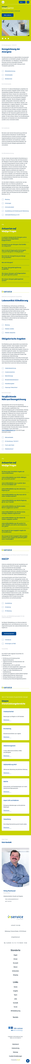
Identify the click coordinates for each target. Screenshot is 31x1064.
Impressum (15, 1044)
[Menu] (28, 2)
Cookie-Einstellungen (15, 1056)
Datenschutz (15, 1048)
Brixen (15, 959)
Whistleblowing (15, 1011)
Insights (15, 991)
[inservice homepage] (3, 2)
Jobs (15, 999)
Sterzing (15, 975)
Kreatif (18, 1059)
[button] (15, 238)
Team (15, 995)
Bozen (15, 955)
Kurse (15, 1007)
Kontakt (15, 1003)
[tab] (2, 38)
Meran (15, 967)
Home (15, 987)
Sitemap (15, 1052)
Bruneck (15, 963)
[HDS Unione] (15, 1029)
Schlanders (15, 971)
